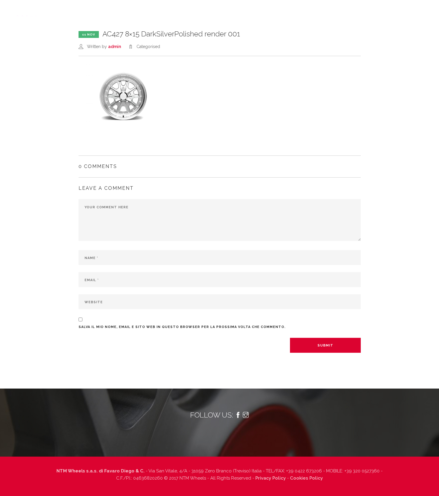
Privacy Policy (270, 478)
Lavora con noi (347, 11)
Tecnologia (161, 11)
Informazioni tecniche (242, 11)
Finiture (285, 11)
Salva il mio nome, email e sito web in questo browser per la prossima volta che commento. (182, 327)
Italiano (417, 11)
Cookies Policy (306, 478)
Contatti (382, 11)
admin (114, 46)
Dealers (312, 11)
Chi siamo (129, 11)
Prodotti (193, 11)
